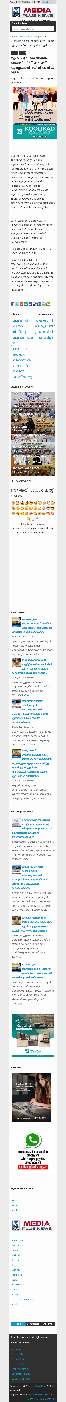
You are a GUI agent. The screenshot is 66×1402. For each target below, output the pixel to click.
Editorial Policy (19, 1364)
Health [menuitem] (15, 1280)
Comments (33, 1324)
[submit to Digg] (30, 304)
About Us (16, 1349)
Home (15, 1200)
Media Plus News (37, 1386)
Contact (16, 1210)
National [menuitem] (16, 1255)
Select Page (48, 2)
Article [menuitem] (15, 1294)
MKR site (49, 1394)
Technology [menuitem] (17, 1275)
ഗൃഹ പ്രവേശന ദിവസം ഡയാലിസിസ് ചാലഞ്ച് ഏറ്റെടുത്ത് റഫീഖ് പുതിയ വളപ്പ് (32, 65)
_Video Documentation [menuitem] (23, 1299)
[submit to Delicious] (35, 304)
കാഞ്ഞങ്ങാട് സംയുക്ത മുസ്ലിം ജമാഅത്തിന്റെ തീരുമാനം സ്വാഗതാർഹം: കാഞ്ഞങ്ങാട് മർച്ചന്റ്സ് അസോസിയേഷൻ (32, 828)
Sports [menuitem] (15, 1260)
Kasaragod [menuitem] (17, 1245)
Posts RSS (32, 1399)
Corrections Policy (21, 1374)
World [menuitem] (14, 1289)
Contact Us (17, 1354)
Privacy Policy (19, 1359)
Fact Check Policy (20, 1369)
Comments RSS (48, 1399)
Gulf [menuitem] (13, 1265)
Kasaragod (23, 53)
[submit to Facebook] (12, 304)
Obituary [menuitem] (16, 1270)
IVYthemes (37, 1394)
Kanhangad (14, 53)
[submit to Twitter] (17, 304)
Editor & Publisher (21, 1379)
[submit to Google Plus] (21, 304)
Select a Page (19, 23)
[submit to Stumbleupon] (26, 304)
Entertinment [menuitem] (18, 1284)
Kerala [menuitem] (15, 1250)
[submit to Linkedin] (39, 304)
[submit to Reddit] (44, 304)
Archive (47, 1324)
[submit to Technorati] (48, 304)
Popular (18, 1324)
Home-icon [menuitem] (17, 1240)
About (15, 1205)
